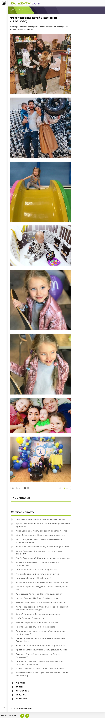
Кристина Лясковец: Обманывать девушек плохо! (41, 650)
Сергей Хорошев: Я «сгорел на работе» (36, 569)
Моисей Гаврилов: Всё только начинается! (37, 574)
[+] (60, 488)
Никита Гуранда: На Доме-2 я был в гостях (38, 598)
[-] (67, 488)
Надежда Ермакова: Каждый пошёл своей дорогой (42, 582)
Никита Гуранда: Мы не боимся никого (35, 627)
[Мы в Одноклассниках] (27, 716)
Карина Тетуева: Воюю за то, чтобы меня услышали (42, 547)
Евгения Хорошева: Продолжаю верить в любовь (41, 602)
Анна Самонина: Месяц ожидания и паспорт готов (41, 531)
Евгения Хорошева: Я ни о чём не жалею (37, 623)
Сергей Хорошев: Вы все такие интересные (38, 614)
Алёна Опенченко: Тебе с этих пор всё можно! (40, 668)
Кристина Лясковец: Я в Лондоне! (33, 578)
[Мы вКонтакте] (22, 716)
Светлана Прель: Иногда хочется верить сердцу (40, 519)
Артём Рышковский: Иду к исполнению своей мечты (43, 558)
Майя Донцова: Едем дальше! (30, 618)
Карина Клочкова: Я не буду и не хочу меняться (40, 645)
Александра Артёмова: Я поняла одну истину (39, 594)
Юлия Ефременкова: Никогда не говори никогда (40, 535)
